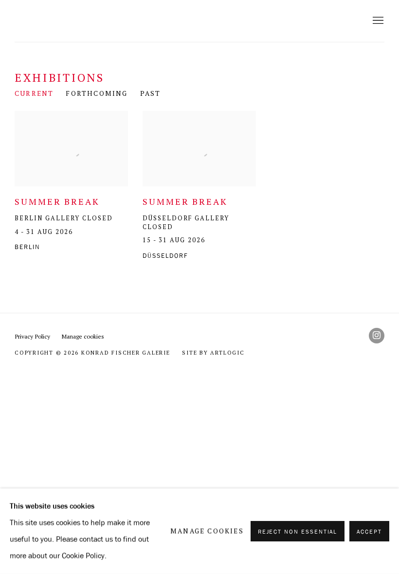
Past (150, 93)
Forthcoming (96, 93)
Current (34, 93)
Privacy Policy (32, 336)
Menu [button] (377, 21)
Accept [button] (369, 532)
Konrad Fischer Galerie (136, 21)
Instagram (376, 335)
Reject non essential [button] (298, 532)
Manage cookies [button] (82, 336)
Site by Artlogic (213, 352)
